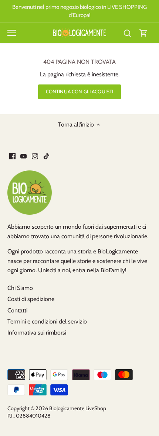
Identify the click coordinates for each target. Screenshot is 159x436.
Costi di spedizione (30, 298)
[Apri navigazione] (11, 33)
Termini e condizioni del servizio (47, 321)
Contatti (17, 310)
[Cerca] (127, 33)
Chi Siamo (20, 287)
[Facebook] (12, 156)
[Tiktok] (46, 156)
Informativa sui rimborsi (36, 332)
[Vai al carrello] (143, 33)
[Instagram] (35, 156)
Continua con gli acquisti (79, 91)
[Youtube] (23, 156)
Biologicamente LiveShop (77, 408)
